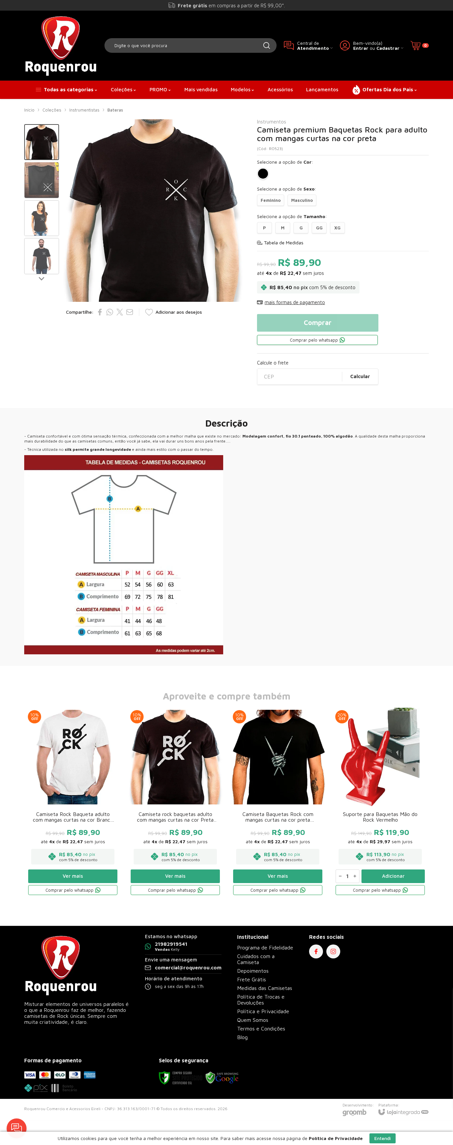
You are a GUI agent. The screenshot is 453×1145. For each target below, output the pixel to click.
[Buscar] (267, 45)
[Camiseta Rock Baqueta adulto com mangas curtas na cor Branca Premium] (73, 803)
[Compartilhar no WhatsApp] (109, 312)
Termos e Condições (261, 1028)
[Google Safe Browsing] (222, 1077)
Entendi (382, 1138)
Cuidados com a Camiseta (256, 959)
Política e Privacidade (263, 1011)
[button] (41, 142)
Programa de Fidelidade (265, 947)
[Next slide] (41, 278)
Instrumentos (271, 121)
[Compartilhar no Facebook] (100, 312)
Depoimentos (253, 971)
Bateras (115, 110)
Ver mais (73, 876)
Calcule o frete (273, 362)
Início (29, 110)
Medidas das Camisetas (264, 988)
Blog (242, 1037)
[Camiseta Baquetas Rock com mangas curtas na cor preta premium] (277, 803)
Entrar (360, 47)
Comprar (318, 322)
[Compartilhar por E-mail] (129, 312)
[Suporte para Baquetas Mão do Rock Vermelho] (380, 803)
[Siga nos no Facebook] (316, 951)
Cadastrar (388, 47)
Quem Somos (252, 1020)
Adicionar (393, 876)
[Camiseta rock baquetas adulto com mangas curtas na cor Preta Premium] (175, 803)
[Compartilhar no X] (119, 312)
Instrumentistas (84, 110)
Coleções (51, 110)
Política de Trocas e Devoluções (261, 1000)
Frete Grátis (251, 979)
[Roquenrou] (60, 45)
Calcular (360, 376)
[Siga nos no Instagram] (333, 951)
